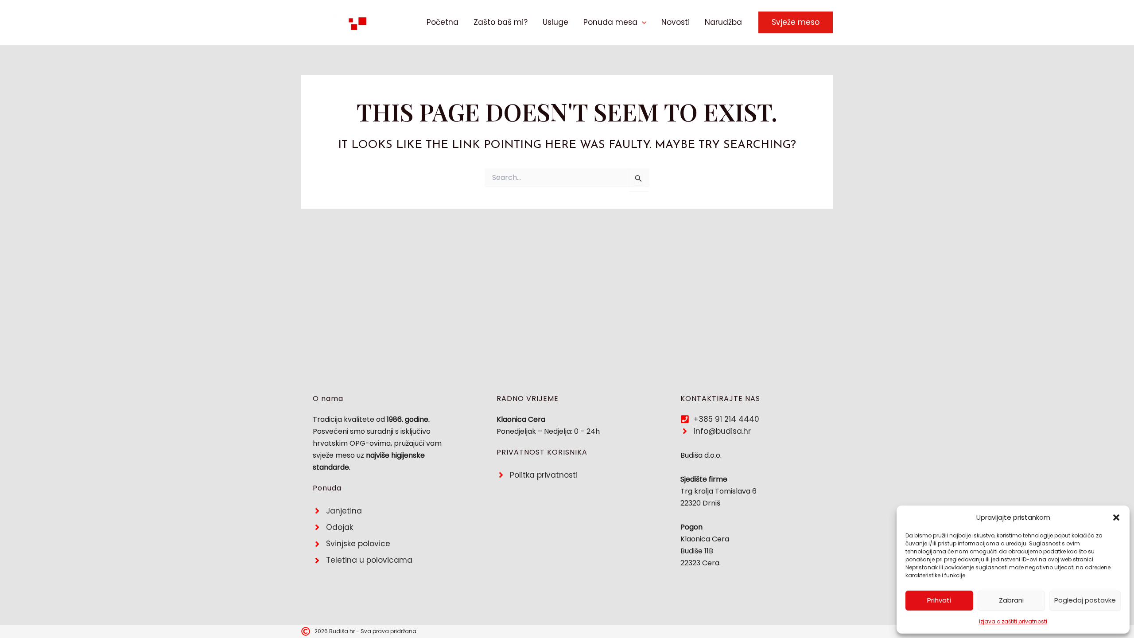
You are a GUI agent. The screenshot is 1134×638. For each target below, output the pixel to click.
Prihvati (939, 600)
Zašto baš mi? (501, 22)
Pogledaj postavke (1085, 600)
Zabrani (1011, 600)
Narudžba (723, 22)
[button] (1116, 517)
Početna (442, 22)
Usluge (555, 22)
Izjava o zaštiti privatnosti (1013, 621)
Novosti (675, 22)
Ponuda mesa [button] (610, 22)
